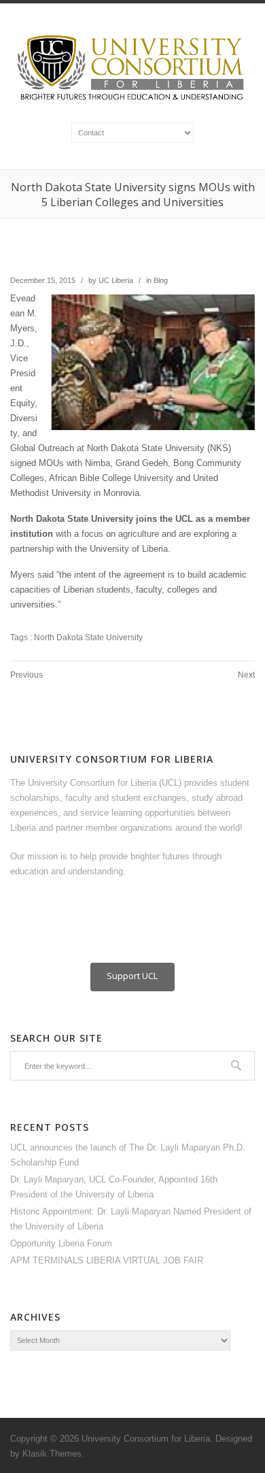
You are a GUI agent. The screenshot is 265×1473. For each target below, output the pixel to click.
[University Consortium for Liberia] (132, 101)
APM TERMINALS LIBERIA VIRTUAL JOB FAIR (106, 1260)
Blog (161, 280)
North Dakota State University (88, 637)
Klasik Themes (52, 1454)
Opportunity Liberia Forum (61, 1243)
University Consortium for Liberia (146, 1439)
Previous (26, 675)
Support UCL (132, 976)
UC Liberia (116, 280)
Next (246, 675)
